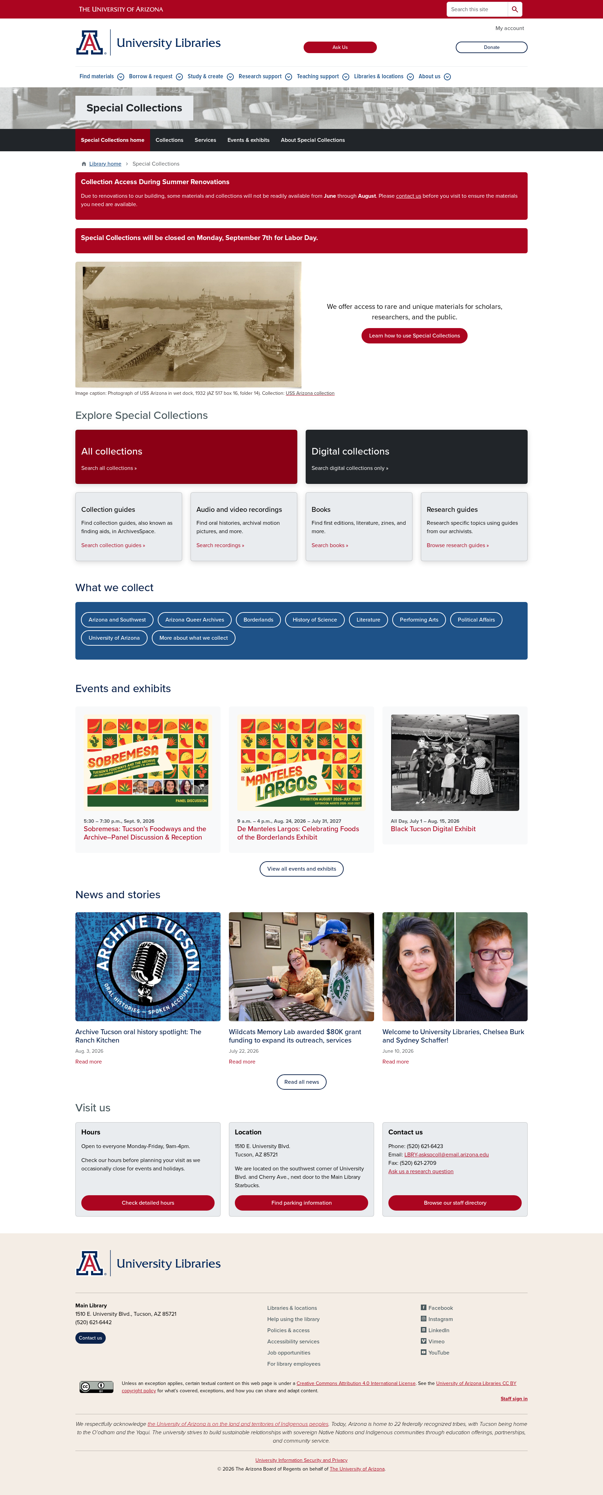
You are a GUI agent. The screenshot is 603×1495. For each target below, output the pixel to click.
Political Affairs (476, 619)
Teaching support (318, 77)
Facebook (441, 1308)
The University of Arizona (357, 1469)
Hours (90, 1132)
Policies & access (288, 1330)
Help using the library (293, 1319)
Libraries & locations (378, 77)
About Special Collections (313, 140)
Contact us (405, 1132)
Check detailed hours (148, 1202)
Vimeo (437, 1341)
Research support (260, 77)
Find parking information (301, 1202)
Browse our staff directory (455, 1202)
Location (248, 1132)
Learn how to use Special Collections (414, 335)
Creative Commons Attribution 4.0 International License (356, 1383)
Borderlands (258, 619)
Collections (170, 140)
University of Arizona (114, 637)
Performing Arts (419, 619)
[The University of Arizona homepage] (121, 9)
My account (510, 28)
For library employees (293, 1363)
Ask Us (340, 47)
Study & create (205, 77)
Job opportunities (288, 1352)
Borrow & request (150, 77)
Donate (492, 47)
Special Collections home (112, 140)
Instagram (441, 1319)
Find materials (97, 77)
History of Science (315, 619)
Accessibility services (293, 1341)
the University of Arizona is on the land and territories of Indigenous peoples (238, 1424)
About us (429, 77)
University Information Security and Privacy (301, 1460)
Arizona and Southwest (117, 619)
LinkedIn (439, 1330)
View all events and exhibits (301, 868)
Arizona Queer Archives (194, 619)
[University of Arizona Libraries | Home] (148, 42)
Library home (105, 163)
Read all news (301, 1082)
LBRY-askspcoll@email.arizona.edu (446, 1154)
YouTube (439, 1352)
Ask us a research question (421, 1171)
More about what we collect (193, 637)
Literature (368, 619)
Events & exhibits (249, 140)
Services (205, 140)
